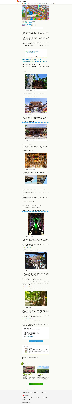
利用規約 (30, 397)
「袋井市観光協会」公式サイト (29, 336)
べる (23, 3)
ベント (51, 3)
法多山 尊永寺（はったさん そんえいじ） (32, 52)
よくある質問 (24, 399)
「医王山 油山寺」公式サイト (27, 318)
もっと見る (36, 56)
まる (32, 3)
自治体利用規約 (45, 397)
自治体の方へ (38, 397)
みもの (44, 3)
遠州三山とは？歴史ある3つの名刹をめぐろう (32, 51)
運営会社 (30, 399)
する (29, 3)
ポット (48, 3)
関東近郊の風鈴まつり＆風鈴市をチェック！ (36, 340)
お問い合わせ (24, 397)
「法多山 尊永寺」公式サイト (27, 247)
